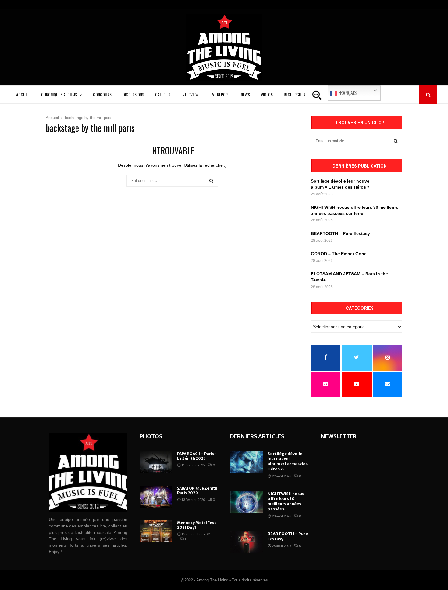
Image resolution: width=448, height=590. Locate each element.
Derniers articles (257, 436)
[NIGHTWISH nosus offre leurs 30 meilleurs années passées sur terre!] (246, 502)
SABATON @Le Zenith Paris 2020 (197, 490)
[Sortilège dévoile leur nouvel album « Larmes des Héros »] (246, 462)
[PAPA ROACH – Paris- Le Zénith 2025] (156, 462)
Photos (151, 436)
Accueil (23, 94)
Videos (267, 94)
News (245, 94)
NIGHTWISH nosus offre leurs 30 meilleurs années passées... (286, 501)
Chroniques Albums (59, 94)
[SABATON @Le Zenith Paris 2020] (156, 497)
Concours (102, 94)
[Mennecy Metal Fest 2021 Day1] (156, 531)
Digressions (133, 94)
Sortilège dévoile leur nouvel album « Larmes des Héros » (288, 461)
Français (347, 92)
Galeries (162, 94)
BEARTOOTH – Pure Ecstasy (340, 233)
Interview (189, 94)
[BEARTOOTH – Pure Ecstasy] (246, 542)
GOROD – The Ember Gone (339, 253)
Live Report (219, 94)
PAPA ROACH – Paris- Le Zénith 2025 (196, 456)
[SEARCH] (395, 141)
